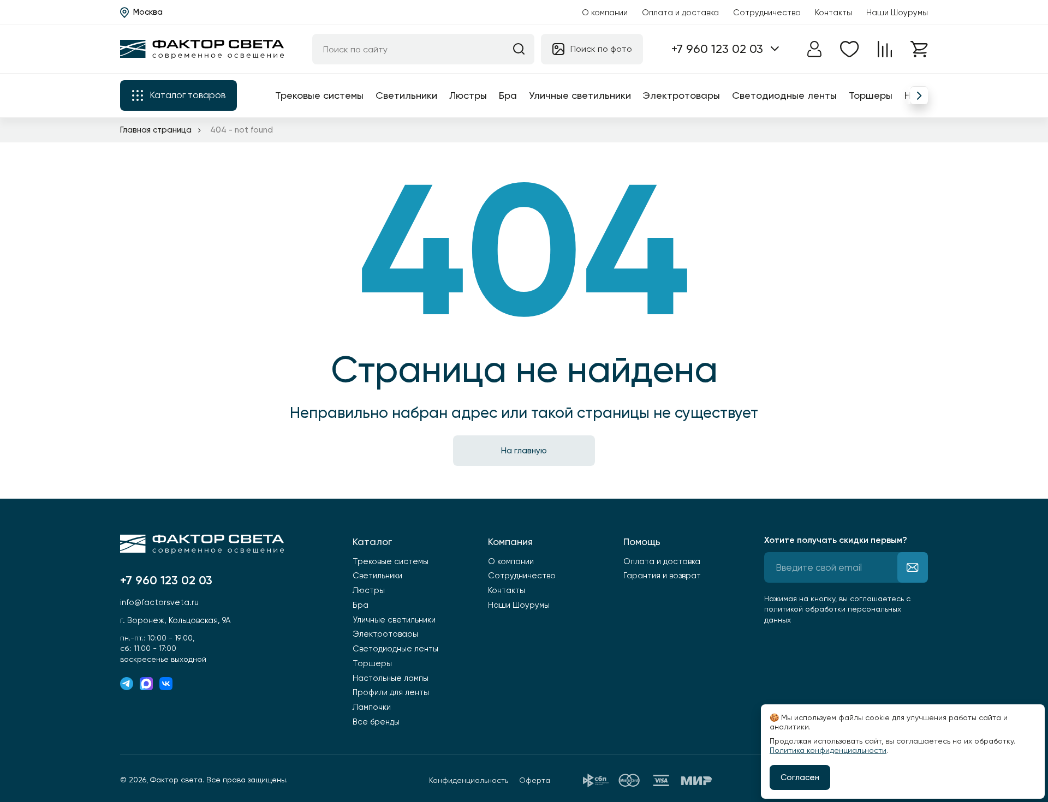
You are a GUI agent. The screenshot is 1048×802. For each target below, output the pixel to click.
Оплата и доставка (680, 12)
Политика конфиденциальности (828, 750)
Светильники (406, 95)
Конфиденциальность (468, 780)
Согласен (800, 777)
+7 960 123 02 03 (717, 49)
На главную (524, 451)
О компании (605, 12)
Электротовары (681, 95)
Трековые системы (319, 95)
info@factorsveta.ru (159, 602)
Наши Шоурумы (897, 12)
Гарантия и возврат (662, 575)
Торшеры (870, 95)
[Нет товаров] (849, 49)
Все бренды (376, 722)
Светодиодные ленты (784, 95)
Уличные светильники (580, 95)
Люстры (468, 95)
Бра (508, 95)
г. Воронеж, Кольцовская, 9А (175, 620)
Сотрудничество (767, 12)
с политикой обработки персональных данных (837, 609)
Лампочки (372, 707)
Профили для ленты (391, 692)
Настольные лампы (390, 678)
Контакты (833, 12)
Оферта (534, 780)
